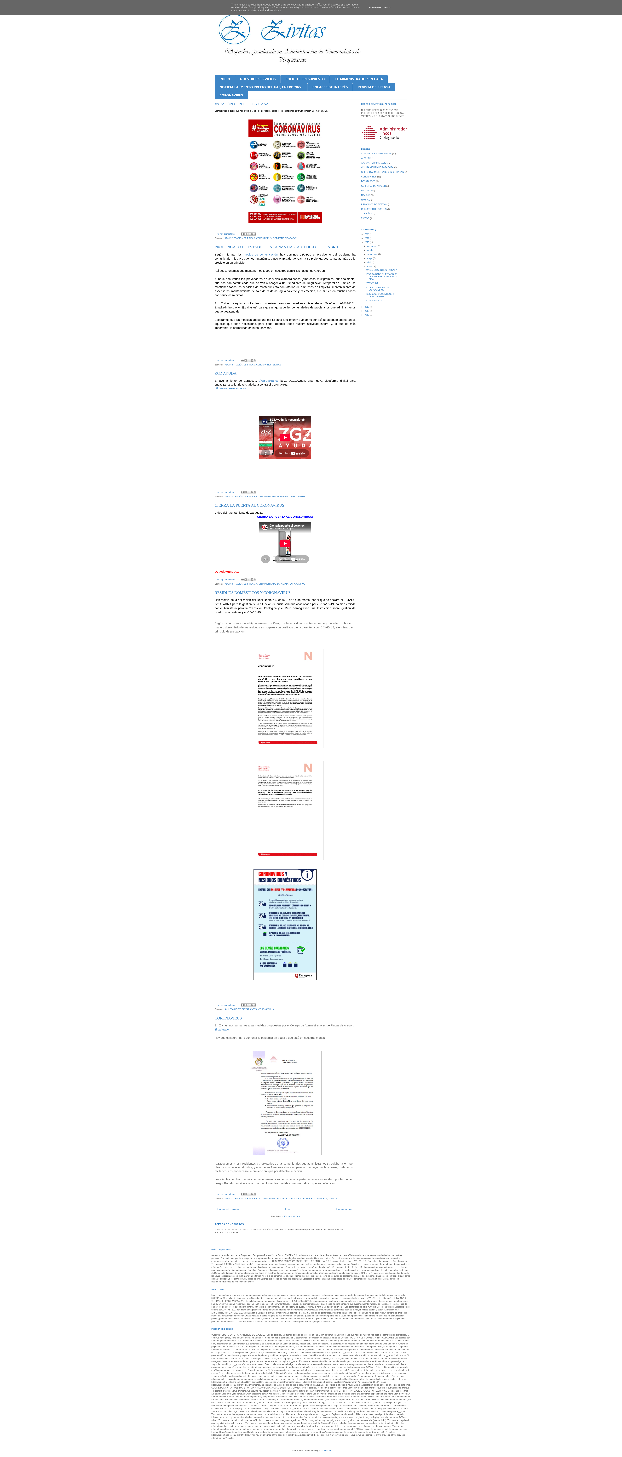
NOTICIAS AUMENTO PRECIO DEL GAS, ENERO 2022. (260, 87)
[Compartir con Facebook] (251, 234)
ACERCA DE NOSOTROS (229, 1224)
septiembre (372, 254)
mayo (370, 258)
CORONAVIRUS (231, 95)
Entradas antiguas (344, 1209)
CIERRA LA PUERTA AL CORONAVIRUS (249, 505)
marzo (370, 266)
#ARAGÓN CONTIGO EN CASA (242, 104)
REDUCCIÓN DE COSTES (374, 209)
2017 (367, 315)
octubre (371, 250)
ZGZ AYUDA (225, 373)
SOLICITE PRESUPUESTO (305, 79)
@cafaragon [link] (222, 1029)
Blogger (327, 1450)
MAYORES (322, 1198)
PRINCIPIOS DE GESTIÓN (374, 204)
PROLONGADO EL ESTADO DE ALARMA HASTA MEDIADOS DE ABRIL (277, 247)
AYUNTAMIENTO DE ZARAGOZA (272, 496)
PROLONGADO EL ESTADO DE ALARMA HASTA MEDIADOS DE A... (381, 276)
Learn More (374, 7)
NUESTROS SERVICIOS (258, 79)
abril (369, 262)
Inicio (287, 1209)
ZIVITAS (277, 365)
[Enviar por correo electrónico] (242, 234)
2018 (367, 311)
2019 (367, 307)
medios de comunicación (261, 254)
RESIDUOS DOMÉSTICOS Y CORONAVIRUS (253, 593)
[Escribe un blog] (245, 234)
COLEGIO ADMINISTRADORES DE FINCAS (277, 1198)
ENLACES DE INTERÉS (330, 87)
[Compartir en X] (248, 234)
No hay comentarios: (227, 234)
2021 (367, 238)
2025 (367, 234)
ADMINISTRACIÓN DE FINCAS (240, 238)
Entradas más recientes (228, 1209)
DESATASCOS (368, 181)
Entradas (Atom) (292, 1216)
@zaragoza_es (268, 380)
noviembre (372, 246)
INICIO (224, 79)
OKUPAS (365, 200)
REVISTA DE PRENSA (374, 87)
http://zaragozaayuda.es (230, 388)
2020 (367, 242)
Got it (388, 7)
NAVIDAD (365, 195)
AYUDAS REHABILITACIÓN (374, 163)
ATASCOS (366, 158)
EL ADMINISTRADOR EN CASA (359, 79)
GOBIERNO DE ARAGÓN (285, 238)
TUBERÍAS (366, 213)
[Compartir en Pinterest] (254, 234)
